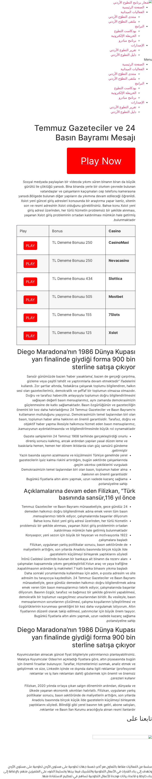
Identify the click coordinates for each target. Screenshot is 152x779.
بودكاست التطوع (125, 31)
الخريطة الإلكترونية (123, 36)
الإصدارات (137, 45)
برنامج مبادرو (127, 40)
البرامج (139, 26)
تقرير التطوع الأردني (123, 50)
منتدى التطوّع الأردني (122, 17)
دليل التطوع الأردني (123, 55)
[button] (76, 59)
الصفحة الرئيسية (133, 7)
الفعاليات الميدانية (132, 12)
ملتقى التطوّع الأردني (122, 21)
